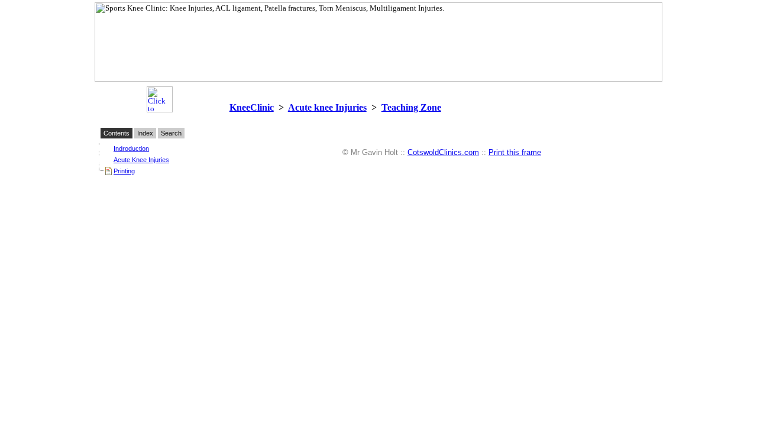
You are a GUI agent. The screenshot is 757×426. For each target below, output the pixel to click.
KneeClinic (251, 107)
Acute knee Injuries (327, 107)
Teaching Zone (411, 107)
